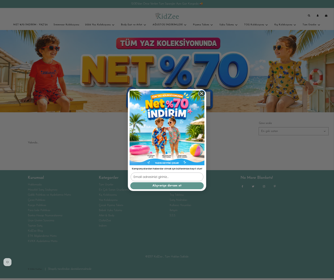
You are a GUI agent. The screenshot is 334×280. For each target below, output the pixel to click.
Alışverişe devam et (167, 185)
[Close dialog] (202, 93)
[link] (167, 128)
